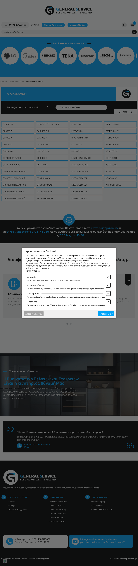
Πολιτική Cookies (33, 271)
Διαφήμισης (33, 293)
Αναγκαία (31, 277)
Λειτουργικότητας (36, 285)
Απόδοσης (32, 301)
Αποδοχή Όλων (106, 313)
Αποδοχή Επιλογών (33, 313)
